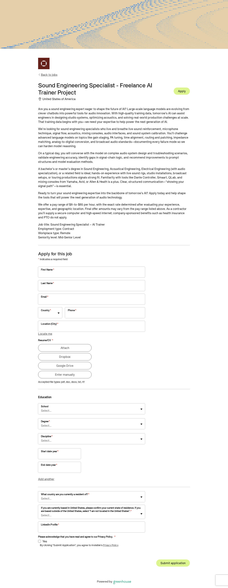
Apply (182, 91)
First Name (47, 269)
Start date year (49, 451)
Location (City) (49, 324)
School (44, 406)
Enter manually (65, 374)
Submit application (173, 563)
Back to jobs (49, 74)
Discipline (47, 436)
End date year (49, 465)
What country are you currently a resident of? (65, 494)
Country (46, 310)
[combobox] (41, 314)
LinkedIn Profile (50, 524)
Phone (72, 310)
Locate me (45, 333)
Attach (65, 347)
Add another (46, 479)
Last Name (47, 283)
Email (44, 296)
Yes (44, 541)
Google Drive (64, 365)
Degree (45, 421)
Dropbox (65, 356)
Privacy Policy (110, 545)
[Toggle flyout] (58, 313)
